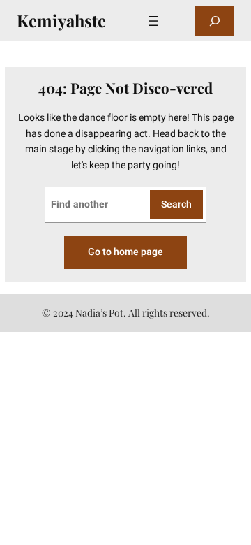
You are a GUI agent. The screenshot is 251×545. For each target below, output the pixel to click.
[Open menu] (153, 21)
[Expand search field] (214, 21)
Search (176, 204)
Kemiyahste (61, 20)
